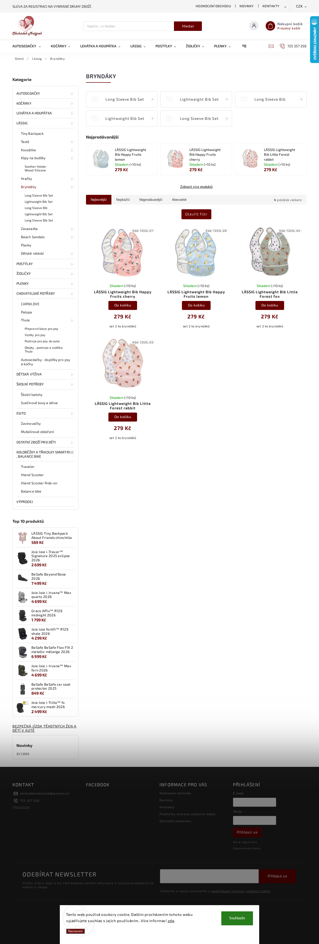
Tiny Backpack (32, 133)
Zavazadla (29, 228)
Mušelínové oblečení (37, 432)
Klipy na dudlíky (33, 158)
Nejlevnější (99, 200)
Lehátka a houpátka (34, 113)
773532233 (21, 807)
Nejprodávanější (150, 200)
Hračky (26, 178)
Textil (25, 142)
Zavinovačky (31, 423)
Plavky (26, 245)
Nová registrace (245, 842)
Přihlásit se (247, 832)
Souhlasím (237, 918)
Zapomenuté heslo (247, 848)
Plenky (22, 283)
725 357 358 (30, 800)
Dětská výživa (29, 374)
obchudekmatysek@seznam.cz (44, 793)
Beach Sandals (33, 237)
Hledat (188, 26)
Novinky (246, 6)
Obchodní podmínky (175, 821)
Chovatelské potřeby (35, 293)
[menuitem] (29, 46)
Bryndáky (28, 187)
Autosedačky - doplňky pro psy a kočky (45, 362)
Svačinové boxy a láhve (39, 403)
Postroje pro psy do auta (42, 341)
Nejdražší (123, 200)
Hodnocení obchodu (213, 6)
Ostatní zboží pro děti (36, 442)
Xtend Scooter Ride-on (39, 483)
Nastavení (75, 931)
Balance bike (31, 491)
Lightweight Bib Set (39, 202)
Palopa (26, 312)
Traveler (28, 466)
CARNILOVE (30, 304)
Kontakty (271, 6)
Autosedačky (28, 93)
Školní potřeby (30, 384)
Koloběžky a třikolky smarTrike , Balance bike (45, 454)
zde (171, 920)
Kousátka (28, 150)
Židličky (23, 273)
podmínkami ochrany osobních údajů (240, 891)
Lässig (22, 123)
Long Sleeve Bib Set (39, 195)
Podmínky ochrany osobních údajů (187, 814)
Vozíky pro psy (35, 335)
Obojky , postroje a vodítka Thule (44, 349)
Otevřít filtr (196, 214)
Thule (25, 320)
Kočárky (23, 103)
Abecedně (179, 200)
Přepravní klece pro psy (41, 329)
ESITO (21, 413)
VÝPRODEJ (24, 502)
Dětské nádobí (32, 253)
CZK (299, 6)
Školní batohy (31, 394)
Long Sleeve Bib (36, 208)
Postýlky (24, 264)
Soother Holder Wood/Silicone (35, 168)
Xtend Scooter (32, 475)
